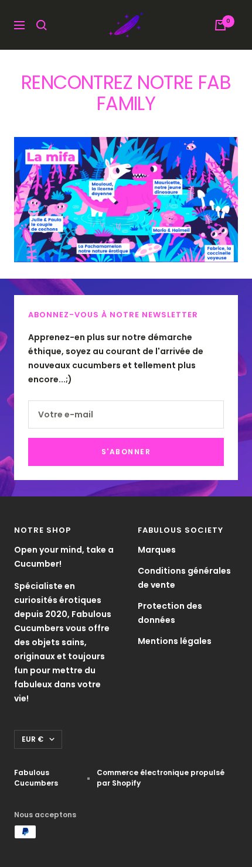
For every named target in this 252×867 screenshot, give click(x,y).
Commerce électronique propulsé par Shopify (160, 777)
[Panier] (220, 25)
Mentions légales (175, 641)
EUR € (32, 739)
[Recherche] (41, 25)
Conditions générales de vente (184, 578)
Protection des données (170, 613)
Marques (157, 550)
